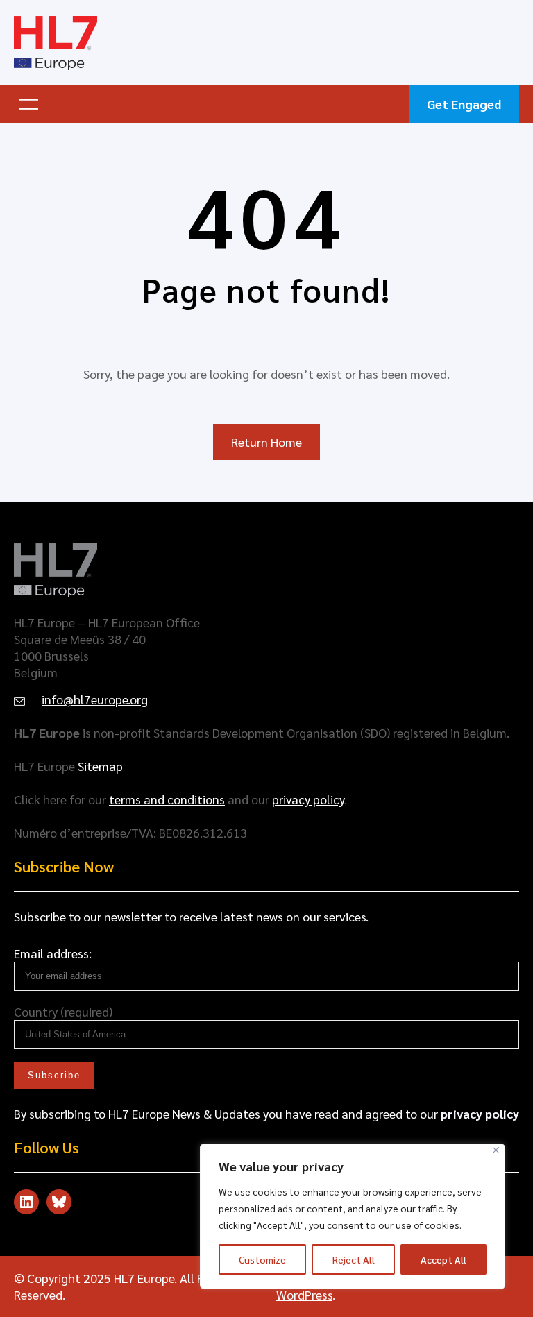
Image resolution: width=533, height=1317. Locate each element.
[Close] (496, 1150)
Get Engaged (464, 104)
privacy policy (308, 799)
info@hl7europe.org (95, 699)
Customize (262, 1259)
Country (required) (63, 1011)
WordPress (304, 1294)
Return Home (266, 442)
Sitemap (100, 766)
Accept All (443, 1259)
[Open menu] (28, 104)
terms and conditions (167, 799)
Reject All (353, 1259)
